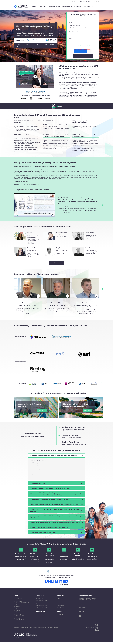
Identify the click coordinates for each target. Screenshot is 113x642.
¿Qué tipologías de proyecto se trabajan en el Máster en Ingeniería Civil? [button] (51, 499)
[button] (93, 6)
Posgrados (43, 6)
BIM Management (39, 598)
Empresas (82, 1)
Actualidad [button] (77, 6)
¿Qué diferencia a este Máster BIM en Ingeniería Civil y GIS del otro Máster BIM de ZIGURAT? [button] (54, 510)
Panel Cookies (50, 627)
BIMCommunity (60, 605)
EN (96, 1)
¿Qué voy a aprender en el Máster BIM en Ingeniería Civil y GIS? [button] (49, 527)
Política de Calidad (42, 627)
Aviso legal (91, 46)
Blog (78, 1)
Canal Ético (56, 627)
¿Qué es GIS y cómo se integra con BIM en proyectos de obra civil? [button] (50, 488)
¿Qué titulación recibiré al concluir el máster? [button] (43, 532)
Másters (34, 6)
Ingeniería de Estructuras (41, 603)
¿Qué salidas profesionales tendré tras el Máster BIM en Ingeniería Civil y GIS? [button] (53, 455)
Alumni (73, 1)
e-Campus (88, 1)
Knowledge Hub (67, 6)
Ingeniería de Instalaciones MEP (42, 605)
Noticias (58, 598)
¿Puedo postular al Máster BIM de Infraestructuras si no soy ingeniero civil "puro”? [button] (54, 504)
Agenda (58, 603)
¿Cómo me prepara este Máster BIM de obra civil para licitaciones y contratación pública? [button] (54, 517)
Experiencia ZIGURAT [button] (54, 6)
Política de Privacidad (24, 627)
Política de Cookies (33, 627)
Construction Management (41, 600)
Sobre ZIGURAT (60, 607)
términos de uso (92, 45)
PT (98, 1)
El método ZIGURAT (34, 433)
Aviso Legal (16, 627)
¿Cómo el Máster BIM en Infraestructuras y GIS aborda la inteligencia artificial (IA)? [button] (55, 522)
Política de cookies (85, 46)
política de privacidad (75, 46)
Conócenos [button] (86, 6)
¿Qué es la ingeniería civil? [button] (38, 483)
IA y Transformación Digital (41, 607)
